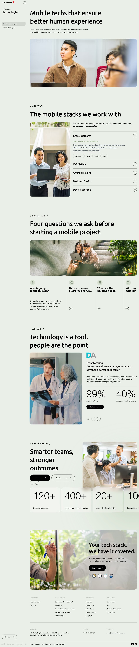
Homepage (7, 9)
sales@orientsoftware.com (116, 633)
